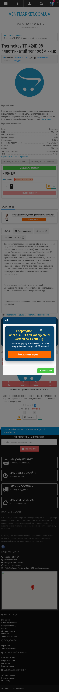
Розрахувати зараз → (29, 354)
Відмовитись (47, 370)
